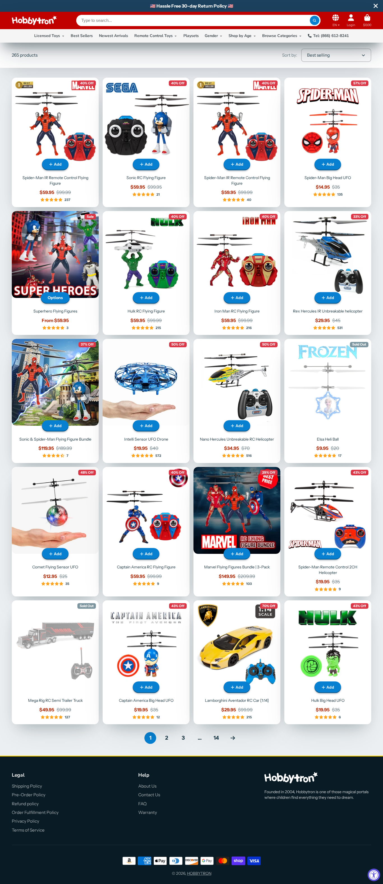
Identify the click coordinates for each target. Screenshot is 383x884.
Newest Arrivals (113, 35)
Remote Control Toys (153, 35)
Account (351, 20)
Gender (211, 35)
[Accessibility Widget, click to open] (374, 875)
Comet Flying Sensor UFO (55, 531)
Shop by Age (240, 35)
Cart (367, 20)
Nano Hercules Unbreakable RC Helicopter (236, 401)
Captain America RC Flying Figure (146, 531)
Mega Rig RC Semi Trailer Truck (55, 662)
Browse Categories (279, 35)
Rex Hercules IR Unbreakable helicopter (327, 273)
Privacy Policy (25, 821)
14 (216, 738)
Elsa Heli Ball (327, 401)
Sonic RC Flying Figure (146, 142)
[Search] (314, 20)
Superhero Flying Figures (55, 273)
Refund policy (25, 803)
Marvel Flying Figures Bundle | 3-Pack (236, 531)
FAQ (142, 803)
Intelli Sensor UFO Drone (146, 401)
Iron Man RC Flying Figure (236, 273)
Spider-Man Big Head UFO (327, 142)
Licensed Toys (47, 35)
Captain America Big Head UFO (146, 662)
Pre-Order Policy (28, 794)
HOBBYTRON (199, 873)
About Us (147, 786)
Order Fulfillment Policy (35, 812)
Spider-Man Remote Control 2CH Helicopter (327, 531)
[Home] (34, 20)
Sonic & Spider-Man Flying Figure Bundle (55, 401)
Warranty (147, 812)
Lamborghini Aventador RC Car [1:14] (236, 662)
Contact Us (149, 794)
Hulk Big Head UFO (327, 662)
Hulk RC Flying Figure (146, 273)
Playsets (191, 35)
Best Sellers (82, 35)
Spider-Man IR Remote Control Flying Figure (55, 142)
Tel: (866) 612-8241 (331, 35)
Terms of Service (28, 830)
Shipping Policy (27, 786)
